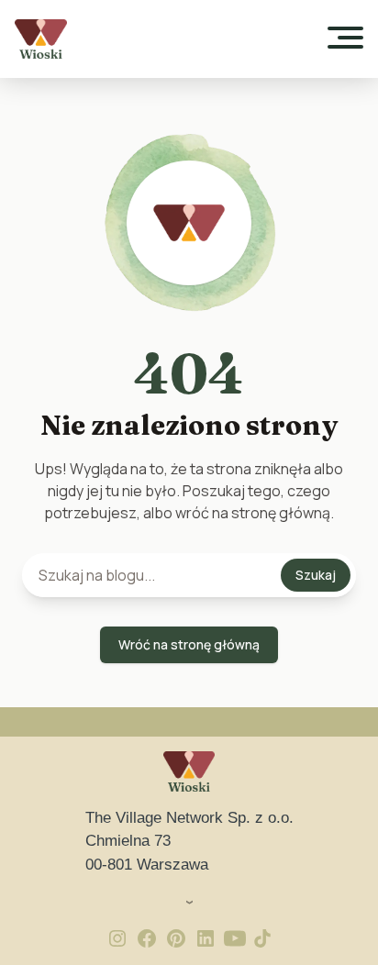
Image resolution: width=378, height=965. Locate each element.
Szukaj (315, 574)
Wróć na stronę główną (189, 644)
